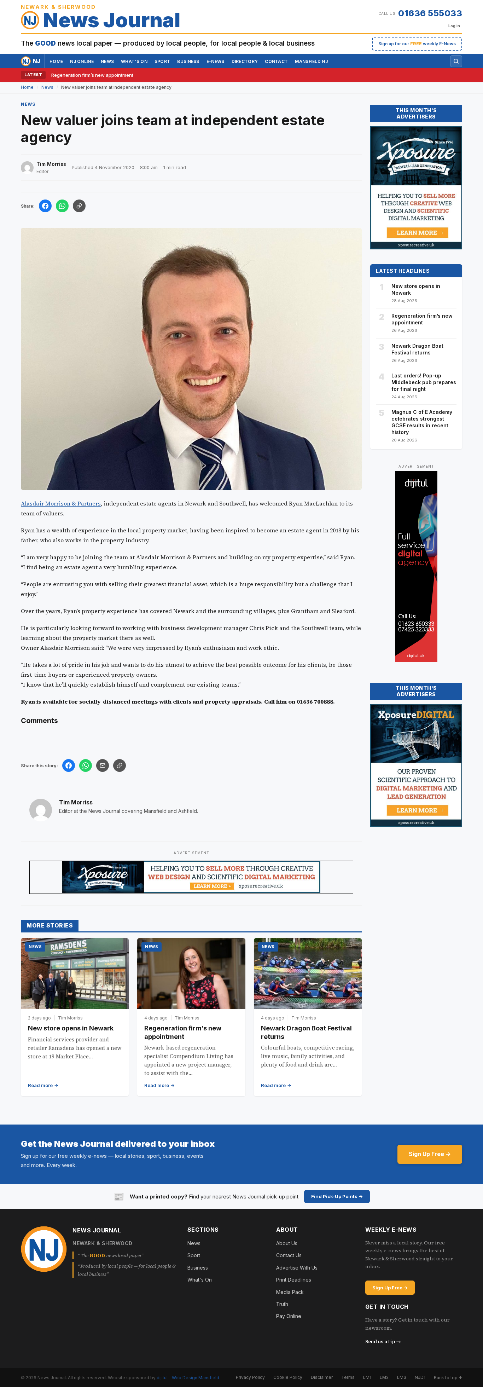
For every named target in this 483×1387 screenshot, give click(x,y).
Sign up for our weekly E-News (417, 43)
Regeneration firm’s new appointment (92, 75)
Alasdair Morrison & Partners (61, 503)
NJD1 (420, 1377)
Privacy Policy (250, 1377)
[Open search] (456, 61)
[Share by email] (102, 765)
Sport (162, 61)
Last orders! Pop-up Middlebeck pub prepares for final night (423, 382)
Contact (276, 61)
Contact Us (289, 1255)
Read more (40, 1085)
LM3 (401, 1377)
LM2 (384, 1377)
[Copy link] (79, 206)
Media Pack (290, 1292)
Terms (348, 1377)
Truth (282, 1304)
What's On (199, 1280)
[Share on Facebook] (45, 206)
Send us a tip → (383, 1341)
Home (56, 61)
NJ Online (82, 61)
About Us (286, 1243)
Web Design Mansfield (195, 1377)
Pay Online (288, 1316)
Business (188, 61)
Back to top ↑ (448, 1377)
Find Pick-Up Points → (337, 1196)
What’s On (134, 61)
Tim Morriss (76, 802)
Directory (245, 61)
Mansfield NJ (311, 61)
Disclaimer (322, 1377)
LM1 (367, 1377)
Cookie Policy (287, 1377)
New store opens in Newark (71, 1028)
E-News (215, 61)
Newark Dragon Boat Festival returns (417, 349)
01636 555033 (430, 13)
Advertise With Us (297, 1268)
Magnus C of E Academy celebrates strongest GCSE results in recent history (421, 422)
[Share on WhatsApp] (62, 206)
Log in (454, 25)
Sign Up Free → (430, 1153)
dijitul (162, 1377)
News (107, 61)
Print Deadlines (293, 1280)
